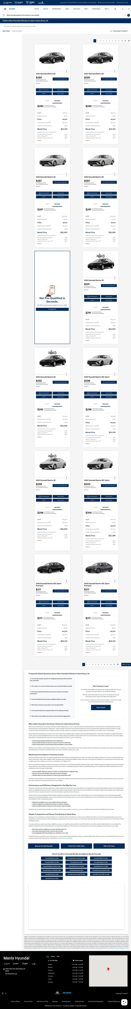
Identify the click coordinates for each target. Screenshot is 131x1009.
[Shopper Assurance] (15, 964)
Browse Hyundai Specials (44, 846)
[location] (98, 2)
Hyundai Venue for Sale (51, 878)
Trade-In (44, 93)
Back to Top (126, 664)
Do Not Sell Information (95, 1001)
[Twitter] (5, 993)
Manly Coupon (60, 93)
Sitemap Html (66, 1001)
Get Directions (10, 974)
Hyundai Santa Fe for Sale (101, 866)
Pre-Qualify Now (52, 309)
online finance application (65, 838)
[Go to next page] (125, 41)
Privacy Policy (15, 1001)
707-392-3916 (53, 960)
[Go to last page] (129, 41)
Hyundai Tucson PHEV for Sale (101, 874)
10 (122, 41)
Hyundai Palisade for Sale (101, 862)
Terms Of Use (28, 1001)
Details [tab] (47, 101)
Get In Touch (101, 707)
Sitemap (55, 1001)
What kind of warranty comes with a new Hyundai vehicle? (47, 705)
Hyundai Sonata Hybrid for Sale (100, 870)
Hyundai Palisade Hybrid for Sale (52, 866)
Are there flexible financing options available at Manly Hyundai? (49, 699)
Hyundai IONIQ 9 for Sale (52, 862)
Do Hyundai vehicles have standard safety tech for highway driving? (50, 710)
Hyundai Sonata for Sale (76, 870)
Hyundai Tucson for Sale (51, 874)
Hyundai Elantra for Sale (51, 858)
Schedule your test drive (78, 809)
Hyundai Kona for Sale (76, 862)
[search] (129, 9)
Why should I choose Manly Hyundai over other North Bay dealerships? (51, 716)
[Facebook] (2, 993)
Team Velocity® (57, 1006)
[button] (66, 71)
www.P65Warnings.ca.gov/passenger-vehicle (117, 948)
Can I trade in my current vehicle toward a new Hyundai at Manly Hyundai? (52, 686)
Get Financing (61, 89)
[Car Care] (6, 964)
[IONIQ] (24, 964)
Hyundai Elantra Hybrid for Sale (76, 858)
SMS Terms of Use (42, 1001)
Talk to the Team (109, 846)
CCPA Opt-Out (79, 1001)
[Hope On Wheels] (33, 964)
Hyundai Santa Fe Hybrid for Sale (52, 870)
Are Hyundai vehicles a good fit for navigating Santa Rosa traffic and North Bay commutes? (51, 679)
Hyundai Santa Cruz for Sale (76, 866)
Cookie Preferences (113, 1001)
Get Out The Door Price (62, 79)
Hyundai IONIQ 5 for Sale (101, 858)
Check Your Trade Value (76, 846)
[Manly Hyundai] (11, 9)
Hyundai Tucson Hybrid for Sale (76, 874)
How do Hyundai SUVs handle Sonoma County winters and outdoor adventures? (49, 692)
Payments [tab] (57, 101)
